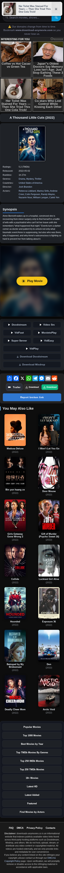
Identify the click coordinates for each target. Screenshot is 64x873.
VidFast (19, 332)
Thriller (38, 179)
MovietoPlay (49, 332)
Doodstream (19, 324)
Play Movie (34, 281)
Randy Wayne (48, 194)
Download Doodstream (34, 356)
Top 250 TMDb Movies (32, 769)
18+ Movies (32, 778)
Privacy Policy (34, 828)
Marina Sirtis (43, 191)
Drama (22, 179)
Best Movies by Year (32, 744)
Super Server (19, 340)
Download (34, 387)
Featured (32, 803)
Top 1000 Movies (32, 735)
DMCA (20, 828)
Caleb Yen (54, 197)
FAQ (11, 828)
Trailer (16, 387)
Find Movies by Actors (32, 812)
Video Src (49, 324)
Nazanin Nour (25, 197)
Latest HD (32, 786)
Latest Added (32, 795)
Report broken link (32, 397)
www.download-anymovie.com (34, 30)
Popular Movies (32, 727)
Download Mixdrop (33, 364)
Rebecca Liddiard (27, 191)
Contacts (50, 828)
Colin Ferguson (32, 194)
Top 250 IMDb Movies (32, 761)
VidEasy (49, 340)
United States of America (30, 183)
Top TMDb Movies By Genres (32, 752)
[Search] (56, 17)
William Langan (40, 197)
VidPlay (34, 348)
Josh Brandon (25, 187)
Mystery (30, 179)
